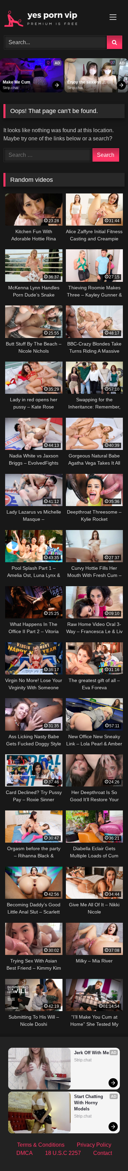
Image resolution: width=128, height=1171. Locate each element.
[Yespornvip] (52, 16)
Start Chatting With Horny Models (89, 1102)
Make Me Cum (16, 82)
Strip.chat (10, 88)
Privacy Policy (94, 1145)
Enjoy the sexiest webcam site (84, 82)
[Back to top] (106, 1150)
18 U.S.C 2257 (63, 1153)
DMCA (24, 1153)
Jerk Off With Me (91, 1052)
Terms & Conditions (41, 1145)
